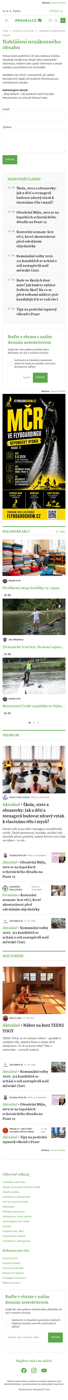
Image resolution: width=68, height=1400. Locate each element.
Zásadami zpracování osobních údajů (36, 709)
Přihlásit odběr (34, 724)
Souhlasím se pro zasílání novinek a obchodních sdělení (36, 711)
